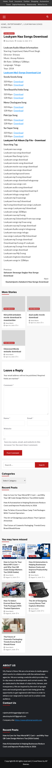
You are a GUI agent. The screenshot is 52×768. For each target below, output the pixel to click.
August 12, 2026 (36, 577)
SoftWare (33, 556)
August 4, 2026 (35, 611)
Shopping (34, 1)
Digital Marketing (18, 4)
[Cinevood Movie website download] (13, 338)
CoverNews (37, 761)
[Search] (47, 17)
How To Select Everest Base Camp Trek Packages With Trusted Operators (24, 511)
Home (5, 1)
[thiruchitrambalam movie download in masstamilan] (13, 304)
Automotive (44, 1)
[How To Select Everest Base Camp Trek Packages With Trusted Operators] (13, 590)
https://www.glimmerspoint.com (28, 720)
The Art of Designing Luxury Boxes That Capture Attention (24, 519)
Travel (8, 4)
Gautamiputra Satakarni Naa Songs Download (27, 280)
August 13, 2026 (11, 577)
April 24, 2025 (10, 325)
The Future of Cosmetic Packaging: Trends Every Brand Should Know (24, 526)
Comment (9, 385)
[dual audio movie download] (38, 304)
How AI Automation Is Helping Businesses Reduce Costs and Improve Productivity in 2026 (25, 504)
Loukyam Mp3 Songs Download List (22, 72)
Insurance (18, 1)
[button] (4, 17)
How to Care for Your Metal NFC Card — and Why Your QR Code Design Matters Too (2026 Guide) (24, 496)
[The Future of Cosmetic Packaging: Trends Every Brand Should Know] (13, 626)
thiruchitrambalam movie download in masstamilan (12, 317)
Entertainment (9, 33)
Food (11, 1)
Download (18, 81)
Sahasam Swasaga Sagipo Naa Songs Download (21, 272)
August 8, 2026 (10, 613)
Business (7, 556)
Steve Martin (10, 41)
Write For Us (42, 4)
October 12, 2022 (22, 41)
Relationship (31, 4)
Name (7, 418)
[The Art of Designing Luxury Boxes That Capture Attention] (38, 590)
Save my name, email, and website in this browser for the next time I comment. (22, 443)
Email (30, 418)
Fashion (27, 1)
